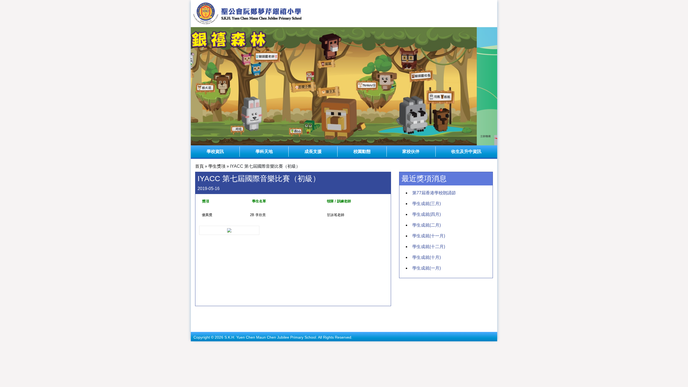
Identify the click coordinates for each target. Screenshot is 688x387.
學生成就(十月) (426, 257)
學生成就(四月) (426, 214)
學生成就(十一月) (428, 236)
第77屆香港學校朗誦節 (434, 193)
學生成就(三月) (426, 203)
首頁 (199, 166)
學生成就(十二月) (428, 246)
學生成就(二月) (426, 225)
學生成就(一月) (426, 268)
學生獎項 (216, 166)
